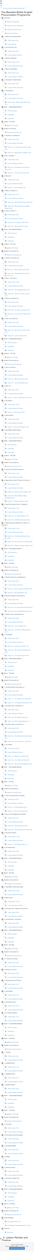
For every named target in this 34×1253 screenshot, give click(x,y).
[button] (1, 1)
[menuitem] (1, 4)
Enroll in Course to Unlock (17, 1248)
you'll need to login (24, 1246)
